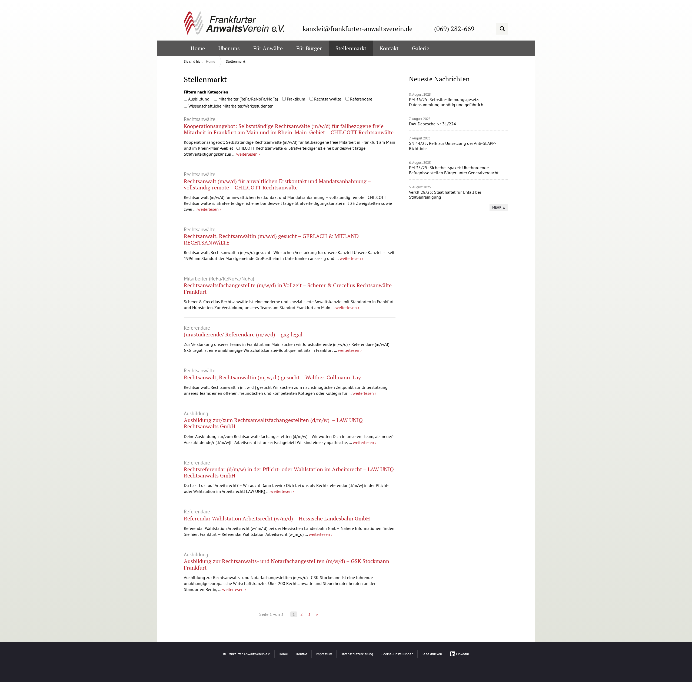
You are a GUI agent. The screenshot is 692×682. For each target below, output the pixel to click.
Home (210, 61)
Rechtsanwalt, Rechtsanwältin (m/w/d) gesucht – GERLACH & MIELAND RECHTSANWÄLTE (271, 239)
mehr (496, 207)
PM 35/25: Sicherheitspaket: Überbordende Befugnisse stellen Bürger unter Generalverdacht (453, 170)
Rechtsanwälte (327, 99)
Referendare (360, 99)
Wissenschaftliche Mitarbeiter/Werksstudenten (230, 106)
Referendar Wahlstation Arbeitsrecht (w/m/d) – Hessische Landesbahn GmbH (277, 518)
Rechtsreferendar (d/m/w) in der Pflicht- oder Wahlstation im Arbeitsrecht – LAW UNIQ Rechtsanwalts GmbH (289, 472)
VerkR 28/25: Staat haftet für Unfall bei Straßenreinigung (445, 194)
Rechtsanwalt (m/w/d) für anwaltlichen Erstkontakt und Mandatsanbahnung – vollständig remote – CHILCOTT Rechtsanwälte (277, 184)
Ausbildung (198, 99)
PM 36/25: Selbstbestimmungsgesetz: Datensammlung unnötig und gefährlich (446, 102)
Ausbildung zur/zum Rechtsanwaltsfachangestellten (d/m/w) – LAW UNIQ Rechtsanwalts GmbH (273, 423)
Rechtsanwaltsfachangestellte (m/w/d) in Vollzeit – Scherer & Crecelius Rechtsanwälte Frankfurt (288, 288)
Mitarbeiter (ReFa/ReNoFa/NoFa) (247, 99)
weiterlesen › (248, 154)
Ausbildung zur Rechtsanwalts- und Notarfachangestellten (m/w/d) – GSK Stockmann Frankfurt (286, 564)
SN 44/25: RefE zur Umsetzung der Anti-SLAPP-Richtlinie (452, 146)
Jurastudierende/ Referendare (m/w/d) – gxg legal (243, 334)
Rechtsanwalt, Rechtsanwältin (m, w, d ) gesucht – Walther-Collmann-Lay (272, 377)
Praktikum (295, 99)
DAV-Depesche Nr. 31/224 (432, 123)
